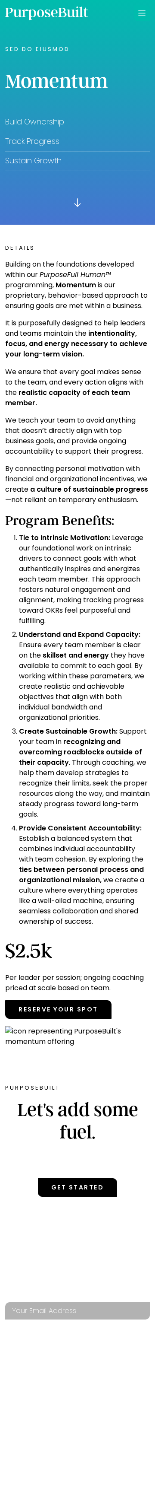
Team (14, 1380)
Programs (24, 1363)
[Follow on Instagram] (70, 1262)
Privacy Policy (32, 1415)
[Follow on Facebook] (42, 1262)
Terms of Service (109, 1397)
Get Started (77, 1187)
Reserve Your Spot (58, 1009)
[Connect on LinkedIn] (14, 1262)
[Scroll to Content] (77, 202)
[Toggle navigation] (142, 13)
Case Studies (101, 1363)
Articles (93, 1380)
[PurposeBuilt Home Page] (46, 13)
